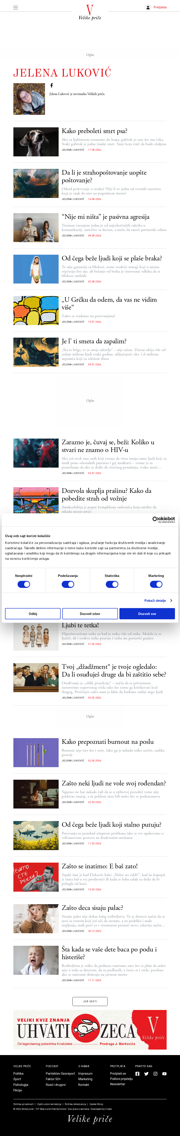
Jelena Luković (73, 149)
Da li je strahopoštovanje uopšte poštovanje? (104, 176)
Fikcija (17, 1090)
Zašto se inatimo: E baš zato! (99, 866)
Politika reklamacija (75, 1104)
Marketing (85, 1079)
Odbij (33, 614)
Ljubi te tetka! (80, 625)
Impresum (85, 1073)
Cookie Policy (96, 1104)
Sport (17, 1079)
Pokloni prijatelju (121, 1079)
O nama (83, 1066)
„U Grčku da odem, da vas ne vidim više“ (109, 303)
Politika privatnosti (23, 1104)
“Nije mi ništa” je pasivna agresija (105, 217)
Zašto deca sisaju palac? (92, 908)
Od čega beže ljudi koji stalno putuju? (111, 825)
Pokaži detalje (155, 600)
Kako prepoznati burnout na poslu (107, 742)
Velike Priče (22, 1066)
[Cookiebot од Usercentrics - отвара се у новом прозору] (156, 519)
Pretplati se (118, 1073)
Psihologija (20, 1085)
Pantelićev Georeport (60, 1073)
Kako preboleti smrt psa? (94, 131)
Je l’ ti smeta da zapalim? (94, 341)
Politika (18, 1073)
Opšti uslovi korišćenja (48, 1104)
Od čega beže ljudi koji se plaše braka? (112, 258)
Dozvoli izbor (90, 614)
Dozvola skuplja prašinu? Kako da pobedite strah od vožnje (106, 495)
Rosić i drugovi (56, 1085)
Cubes (108, 1109)
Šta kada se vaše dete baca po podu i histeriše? (109, 953)
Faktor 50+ (53, 1079)
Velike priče (28, 1109)
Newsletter (117, 1084)
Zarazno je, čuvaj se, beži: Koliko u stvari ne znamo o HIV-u (108, 446)
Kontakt (83, 1085)
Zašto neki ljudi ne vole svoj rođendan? (114, 783)
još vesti (90, 1001)
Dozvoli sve (147, 614)
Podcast (52, 1066)
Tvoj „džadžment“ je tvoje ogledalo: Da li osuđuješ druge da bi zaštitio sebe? (114, 671)
